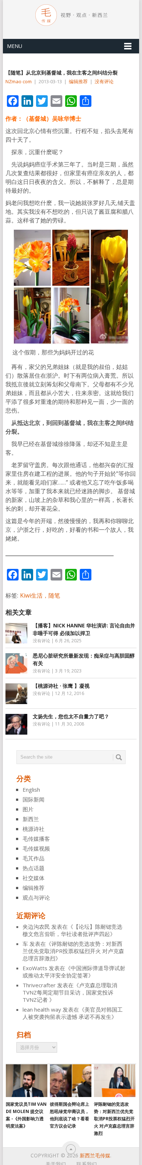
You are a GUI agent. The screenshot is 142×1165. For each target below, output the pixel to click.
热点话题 (33, 868)
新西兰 (31, 819)
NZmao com (18, 81)
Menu (14, 46)
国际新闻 (33, 799)
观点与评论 (36, 897)
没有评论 (104, 81)
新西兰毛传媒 (95, 1155)
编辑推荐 (78, 81)
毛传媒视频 (36, 848)
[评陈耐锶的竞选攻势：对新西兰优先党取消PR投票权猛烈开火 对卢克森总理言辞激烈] (114, 1080)
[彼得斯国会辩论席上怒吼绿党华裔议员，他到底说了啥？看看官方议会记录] (70, 1080)
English (31, 789)
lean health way (42, 1009)
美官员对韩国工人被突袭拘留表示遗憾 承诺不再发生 (73, 1013)
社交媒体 (33, 877)
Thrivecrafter (39, 985)
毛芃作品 (33, 858)
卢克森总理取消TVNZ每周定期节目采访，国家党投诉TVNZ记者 (70, 992)
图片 (28, 809)
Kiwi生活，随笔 (40, 595)
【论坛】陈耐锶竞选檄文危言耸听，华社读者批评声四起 (72, 930)
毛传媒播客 (36, 838)
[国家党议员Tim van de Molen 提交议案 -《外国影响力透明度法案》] (26, 1080)
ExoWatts (35, 968)
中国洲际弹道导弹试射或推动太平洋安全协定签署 (74, 971)
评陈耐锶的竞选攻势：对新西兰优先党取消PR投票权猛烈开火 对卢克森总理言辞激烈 (73, 951)
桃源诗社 (33, 828)
